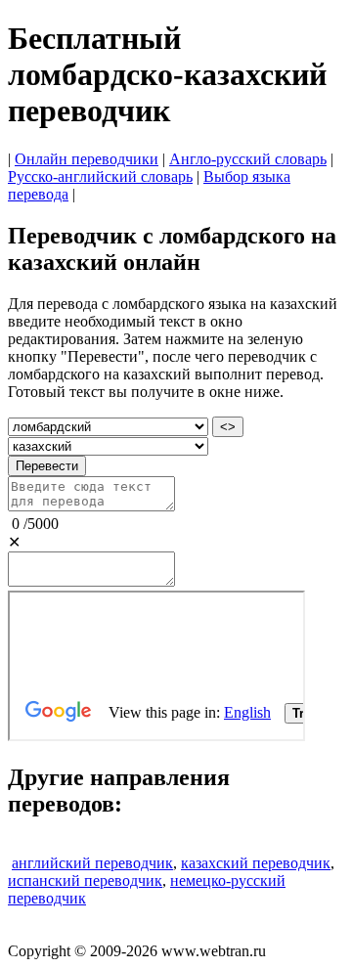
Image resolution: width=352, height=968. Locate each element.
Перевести (47, 466)
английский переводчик (92, 863)
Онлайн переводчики (86, 159)
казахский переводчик (255, 863)
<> (228, 426)
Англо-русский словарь (248, 159)
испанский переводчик (85, 880)
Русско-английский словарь (100, 176)
